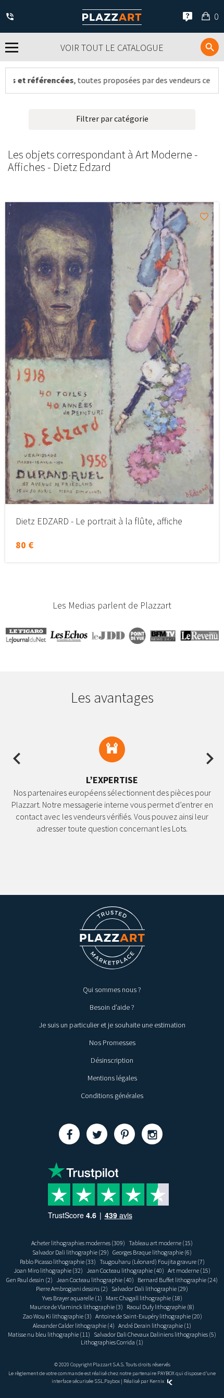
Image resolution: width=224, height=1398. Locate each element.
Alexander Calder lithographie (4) (74, 1325)
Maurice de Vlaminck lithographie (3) (76, 1307)
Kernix (157, 1381)
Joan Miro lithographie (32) (48, 1270)
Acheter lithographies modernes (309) (78, 1243)
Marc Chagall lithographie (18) (144, 1298)
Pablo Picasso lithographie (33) (58, 1261)
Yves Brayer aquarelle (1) (72, 1298)
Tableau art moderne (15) (161, 1243)
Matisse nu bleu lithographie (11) (49, 1334)
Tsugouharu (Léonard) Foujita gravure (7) (152, 1261)
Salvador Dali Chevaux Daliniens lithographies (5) (155, 1334)
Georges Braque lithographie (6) (152, 1252)
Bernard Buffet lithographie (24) (178, 1280)
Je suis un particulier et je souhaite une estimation (112, 1025)
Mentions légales (112, 1078)
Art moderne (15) (189, 1270)
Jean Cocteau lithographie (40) (125, 1270)
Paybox (112, 1381)
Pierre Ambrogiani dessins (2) (72, 1289)
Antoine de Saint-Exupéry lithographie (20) (148, 1316)
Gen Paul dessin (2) (29, 1280)
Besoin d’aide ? (112, 1007)
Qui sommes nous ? (112, 989)
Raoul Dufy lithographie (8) (160, 1307)
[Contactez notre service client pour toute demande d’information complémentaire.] (11, 17)
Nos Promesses (112, 1042)
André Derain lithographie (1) (154, 1325)
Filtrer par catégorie (112, 118)
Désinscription (112, 1060)
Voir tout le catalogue (112, 48)
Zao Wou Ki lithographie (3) (57, 1316)
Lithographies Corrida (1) (112, 1342)
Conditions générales (112, 1095)
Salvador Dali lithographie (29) (70, 1252)
